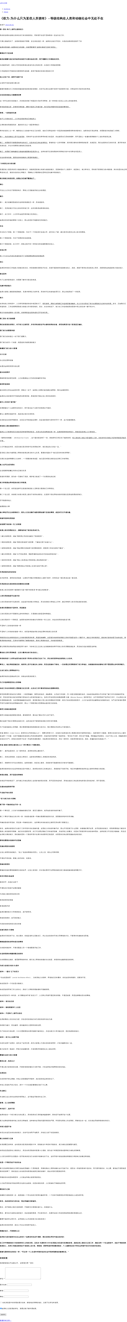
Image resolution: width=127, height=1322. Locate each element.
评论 (2, 1279)
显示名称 (3, 1284)
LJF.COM (3, 3)
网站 (1, 1296)
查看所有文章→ (5, 1320)
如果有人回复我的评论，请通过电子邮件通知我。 (20, 1308)
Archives (7, 9)
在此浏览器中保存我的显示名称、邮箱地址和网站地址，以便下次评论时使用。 (31, 1302)
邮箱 (1, 1290)
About (6, 12)
